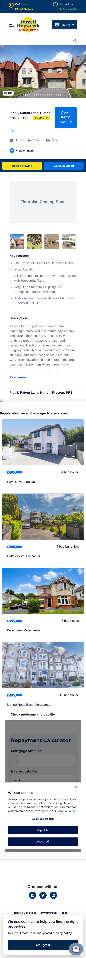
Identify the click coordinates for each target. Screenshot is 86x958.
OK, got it (43, 945)
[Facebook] (32, 895)
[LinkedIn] (53, 895)
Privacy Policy (49, 912)
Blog (65, 912)
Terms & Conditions (25, 912)
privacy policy (62, 933)
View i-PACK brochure (65, 117)
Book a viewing (22, 165)
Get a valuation (64, 165)
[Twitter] (43, 895)
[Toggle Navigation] (11, 25)
